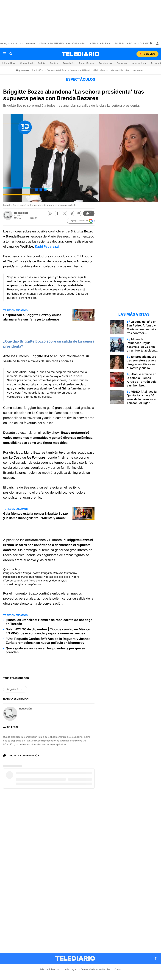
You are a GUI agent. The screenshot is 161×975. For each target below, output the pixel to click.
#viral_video (50, 580)
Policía (41, 63)
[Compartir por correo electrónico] (78, 213)
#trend (24, 580)
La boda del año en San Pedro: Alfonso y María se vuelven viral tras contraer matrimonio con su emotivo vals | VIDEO (142, 331)
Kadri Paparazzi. (47, 246)
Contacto (119, 969)
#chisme (58, 573)
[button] (80, 221)
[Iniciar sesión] (157, 43)
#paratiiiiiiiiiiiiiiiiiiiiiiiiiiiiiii (57, 576)
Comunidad (26, 63)
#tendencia (35, 580)
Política (54, 63)
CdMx (42, 43)
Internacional (139, 63)
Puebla (106, 43)
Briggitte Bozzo (15, 689)
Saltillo (120, 43)
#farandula (70, 573)
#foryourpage (11, 580)
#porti (75, 576)
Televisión (68, 63)
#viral (24, 576)
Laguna (93, 43)
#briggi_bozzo (31, 573)
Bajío (132, 43)
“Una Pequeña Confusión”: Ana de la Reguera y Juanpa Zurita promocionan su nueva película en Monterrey (48, 641)
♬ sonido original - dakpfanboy (22, 584)
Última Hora (8, 63)
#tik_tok (62, 580)
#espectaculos (11, 576)
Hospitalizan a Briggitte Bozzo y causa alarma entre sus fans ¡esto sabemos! (32, 317)
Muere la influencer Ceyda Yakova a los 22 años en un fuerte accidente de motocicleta (142, 346)
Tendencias (105, 63)
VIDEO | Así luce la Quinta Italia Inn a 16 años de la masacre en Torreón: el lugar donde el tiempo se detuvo (142, 401)
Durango (145, 43)
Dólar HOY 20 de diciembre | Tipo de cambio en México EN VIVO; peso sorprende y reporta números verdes (48, 631)
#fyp (31, 576)
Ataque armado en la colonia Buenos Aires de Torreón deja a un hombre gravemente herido (141, 381)
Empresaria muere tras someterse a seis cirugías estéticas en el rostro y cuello (141, 362)
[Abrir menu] (4, 54)
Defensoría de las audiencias (95, 969)
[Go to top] (155, 958)
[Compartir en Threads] (71, 213)
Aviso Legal (70, 969)
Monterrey (57, 43)
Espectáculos (86, 63)
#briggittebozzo (12, 573)
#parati (39, 576)
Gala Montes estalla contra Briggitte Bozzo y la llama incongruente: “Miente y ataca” (35, 516)
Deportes (122, 63)
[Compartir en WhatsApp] (50, 213)
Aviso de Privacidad (50, 969)
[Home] (80, 54)
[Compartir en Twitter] (64, 213)
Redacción (21, 212)
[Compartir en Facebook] (57, 213)
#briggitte (47, 573)
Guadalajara (76, 43)
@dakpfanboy (11, 569)
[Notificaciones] (151, 43)
